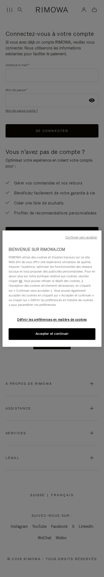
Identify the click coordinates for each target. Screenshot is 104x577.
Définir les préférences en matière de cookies (52, 319)
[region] (51, 288)
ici (20, 281)
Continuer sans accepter (81, 237)
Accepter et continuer (52, 333)
